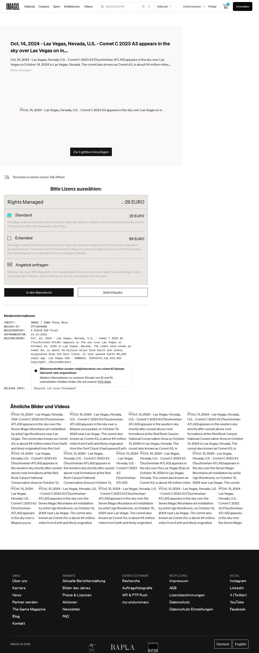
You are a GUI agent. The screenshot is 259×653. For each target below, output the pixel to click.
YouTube (237, 602)
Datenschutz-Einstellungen (191, 609)
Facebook (238, 609)
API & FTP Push (135, 595)
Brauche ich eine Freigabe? (55, 388)
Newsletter (71, 609)
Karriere (19, 588)
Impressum (178, 580)
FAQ (66, 616)
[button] (39, 441)
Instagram (238, 580)
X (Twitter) (238, 595)
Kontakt (18, 623)
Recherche (131, 580)
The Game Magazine (29, 609)
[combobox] (165, 6)
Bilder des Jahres (76, 588)
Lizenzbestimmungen (187, 595)
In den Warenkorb (39, 292)
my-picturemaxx (135, 602)
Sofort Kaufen (113, 292)
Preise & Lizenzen (77, 595)
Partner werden (25, 602)
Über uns (19, 580)
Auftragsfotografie (137, 588)
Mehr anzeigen (21, 70)
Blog (16, 616)
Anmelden (242, 6)
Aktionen (70, 602)
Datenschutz (179, 602)
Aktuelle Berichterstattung (84, 580)
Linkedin (237, 588)
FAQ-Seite (104, 381)
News (16, 595)
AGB (173, 588)
